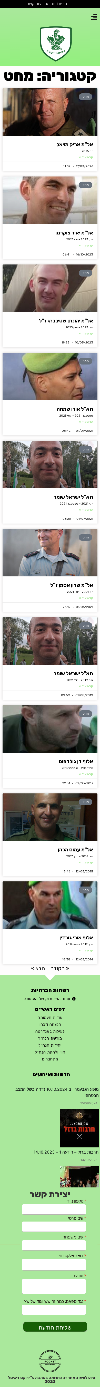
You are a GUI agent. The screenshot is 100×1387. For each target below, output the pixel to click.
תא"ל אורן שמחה (75, 409)
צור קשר (34, 4)
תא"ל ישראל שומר (73, 497)
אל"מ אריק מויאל (74, 144)
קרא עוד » (86, 157)
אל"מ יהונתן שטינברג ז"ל (66, 321)
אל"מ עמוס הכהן (75, 850)
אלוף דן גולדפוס (76, 761)
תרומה (50, 4)
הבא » (38, 968)
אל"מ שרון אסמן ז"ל (71, 585)
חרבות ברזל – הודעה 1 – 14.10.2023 (66, 1129)
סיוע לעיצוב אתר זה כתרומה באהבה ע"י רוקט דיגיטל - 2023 (50, 1379)
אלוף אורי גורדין (76, 937)
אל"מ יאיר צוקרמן (74, 233)
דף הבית (66, 4)
